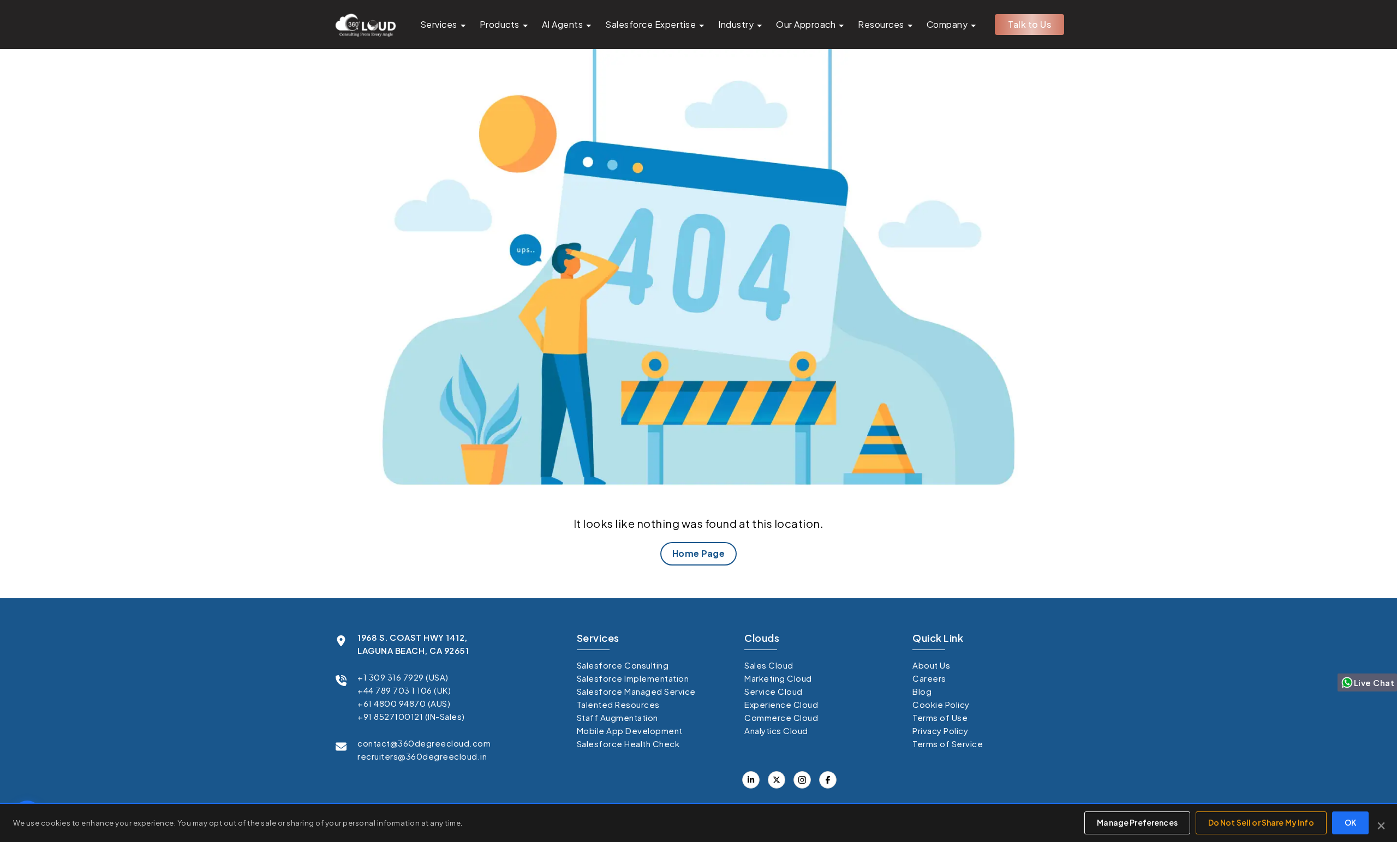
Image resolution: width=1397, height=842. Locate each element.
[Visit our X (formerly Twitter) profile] (828, 780)
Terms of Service (947, 743)
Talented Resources (618, 704)
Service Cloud (773, 691)
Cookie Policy (941, 704)
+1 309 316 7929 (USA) (403, 677)
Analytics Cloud (776, 730)
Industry (736, 24)
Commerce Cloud (781, 717)
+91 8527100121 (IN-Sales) (411, 716)
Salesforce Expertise (650, 24)
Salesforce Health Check (628, 743)
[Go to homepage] (365, 24)
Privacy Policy (940, 730)
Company (947, 24)
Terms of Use (940, 717)
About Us (931, 665)
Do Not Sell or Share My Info (1261, 822)
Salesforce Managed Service (636, 691)
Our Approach (805, 24)
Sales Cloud (768, 665)
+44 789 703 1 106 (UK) (404, 690)
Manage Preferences (1137, 822)
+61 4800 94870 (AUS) (403, 703)
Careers (929, 678)
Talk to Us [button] (1029, 24)
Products (500, 24)
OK (1350, 822)
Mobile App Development (630, 730)
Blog (922, 691)
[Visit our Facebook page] (776, 780)
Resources (881, 24)
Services (438, 24)
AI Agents (562, 24)
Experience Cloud (781, 704)
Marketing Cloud (778, 678)
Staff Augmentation (617, 717)
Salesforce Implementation (633, 678)
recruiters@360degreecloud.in (422, 756)
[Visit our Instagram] (802, 780)
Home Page (698, 553)
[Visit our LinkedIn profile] (751, 780)
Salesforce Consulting (623, 665)
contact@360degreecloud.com (424, 743)
